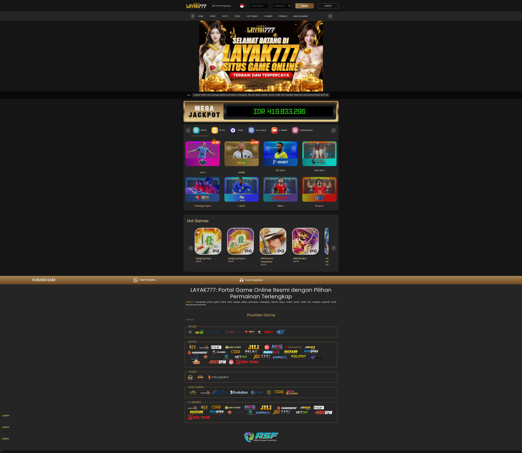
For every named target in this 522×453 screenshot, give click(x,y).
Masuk (304, 5)
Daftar (328, 5)
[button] (243, 5)
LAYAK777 (190, 302)
